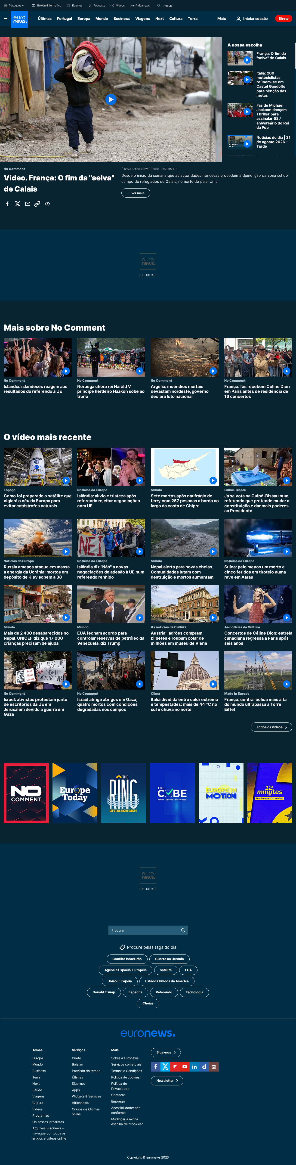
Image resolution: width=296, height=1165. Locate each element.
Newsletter (165, 1080)
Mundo (102, 18)
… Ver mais (136, 193)
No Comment (14, 380)
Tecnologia (194, 992)
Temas (37, 1050)
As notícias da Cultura (168, 627)
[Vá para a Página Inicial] (19, 19)
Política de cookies (125, 1077)
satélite (166, 970)
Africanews (80, 1103)
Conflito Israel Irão (127, 959)
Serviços (78, 1050)
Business (122, 18)
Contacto (118, 1095)
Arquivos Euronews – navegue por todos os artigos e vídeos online (49, 1133)
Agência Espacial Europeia (126, 970)
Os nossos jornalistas (48, 1122)
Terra (192, 18)
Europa (83, 18)
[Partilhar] (27, 204)
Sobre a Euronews (125, 1058)
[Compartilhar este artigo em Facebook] (7, 204)
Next (159, 18)
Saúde (37, 1090)
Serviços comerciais (126, 1064)
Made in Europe (237, 693)
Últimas (45, 18)
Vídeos (37, 1109)
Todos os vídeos (270, 727)
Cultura (175, 18)
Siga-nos (78, 1083)
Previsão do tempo (86, 1071)
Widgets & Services (86, 1096)
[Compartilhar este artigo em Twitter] (17, 204)
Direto (284, 18)
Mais (115, 1050)
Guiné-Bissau (235, 490)
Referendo (164, 992)
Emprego (118, 1101)
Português (15, 5)
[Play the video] (111, 99)
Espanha (135, 992)
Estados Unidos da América (167, 981)
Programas (40, 1115)
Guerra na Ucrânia (169, 959)
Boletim (77, 1064)
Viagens (142, 18)
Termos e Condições (126, 1071)
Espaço (9, 490)
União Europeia (120, 981)
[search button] (159, 5)
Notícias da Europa (92, 490)
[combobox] (182, 5)
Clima (155, 693)
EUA (188, 970)
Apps (76, 1090)
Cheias (148, 1003)
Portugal (64, 18)
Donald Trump (104, 992)
